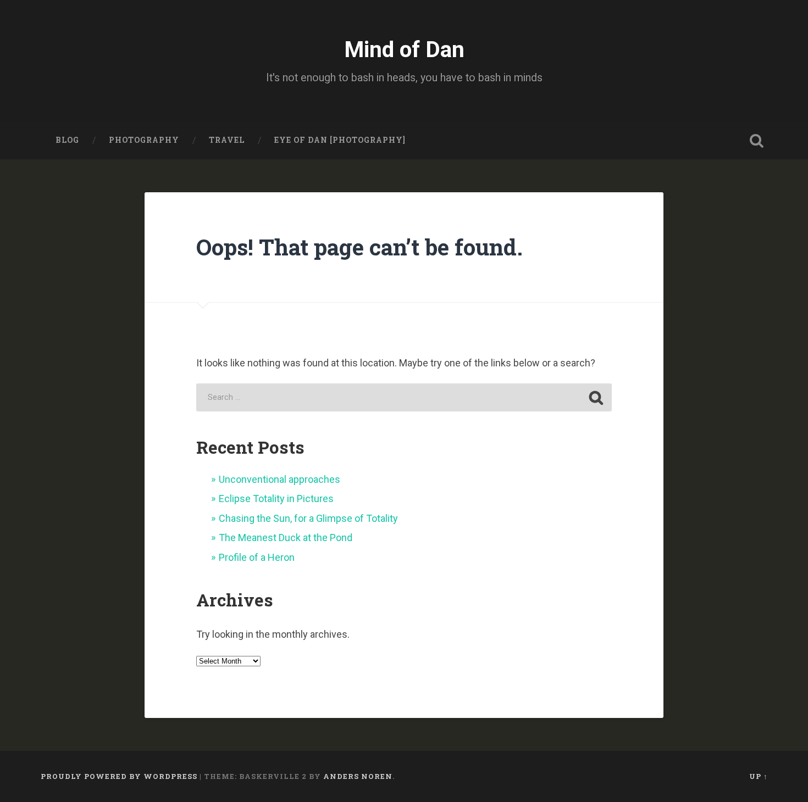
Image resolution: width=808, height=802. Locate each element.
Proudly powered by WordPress (119, 776)
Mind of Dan (404, 49)
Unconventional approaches (279, 479)
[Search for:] (403, 397)
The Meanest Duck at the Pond (285, 537)
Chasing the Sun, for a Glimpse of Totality (308, 518)
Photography (144, 140)
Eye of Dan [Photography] (340, 140)
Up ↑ (758, 776)
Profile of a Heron (257, 557)
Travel (227, 140)
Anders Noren (357, 776)
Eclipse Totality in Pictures (276, 498)
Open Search (757, 140)
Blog (67, 140)
